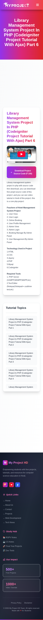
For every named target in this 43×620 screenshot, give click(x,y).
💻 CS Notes (8, 542)
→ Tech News (9, 522)
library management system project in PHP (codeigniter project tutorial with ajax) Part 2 (21, 340)
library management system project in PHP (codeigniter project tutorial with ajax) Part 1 (21, 323)
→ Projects (7, 514)
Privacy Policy (16, 603)
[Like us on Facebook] (17, 484)
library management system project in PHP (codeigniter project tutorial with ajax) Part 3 (21, 357)
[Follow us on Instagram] (5, 484)
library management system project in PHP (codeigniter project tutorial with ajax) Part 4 (21, 374)
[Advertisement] (21, 81)
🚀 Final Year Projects (12, 546)
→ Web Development (12, 518)
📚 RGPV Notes (10, 537)
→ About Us (8, 505)
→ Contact (7, 509)
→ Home (6, 501)
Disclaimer (28, 603)
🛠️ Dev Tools (8, 551)
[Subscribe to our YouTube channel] (11, 484)
